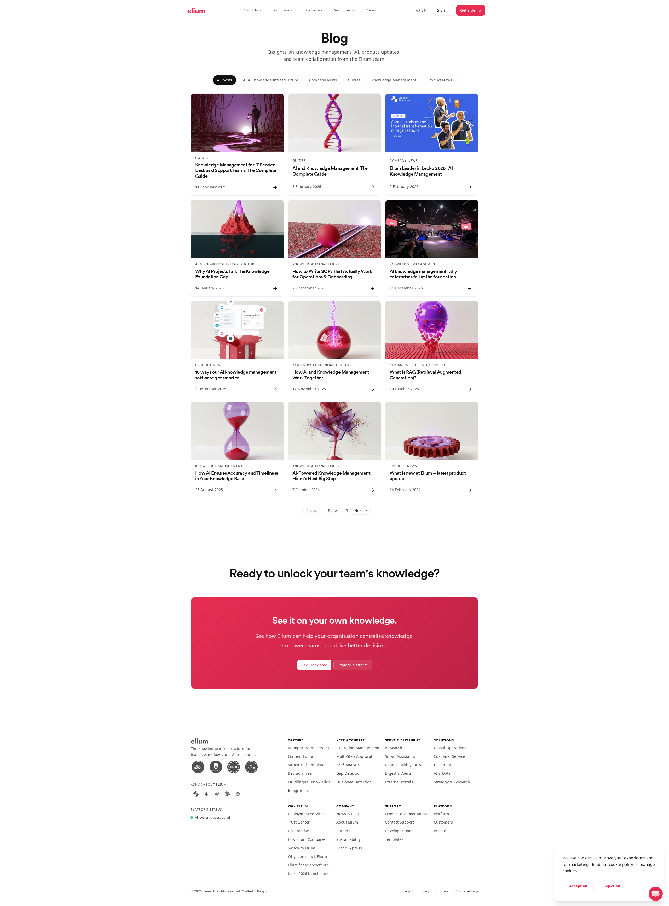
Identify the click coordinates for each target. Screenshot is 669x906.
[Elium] (196, 10)
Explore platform (352, 665)
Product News (439, 80)
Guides (354, 80)
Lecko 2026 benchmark (308, 873)
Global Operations (450, 747)
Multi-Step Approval (354, 756)
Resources (342, 10)
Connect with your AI (403, 764)
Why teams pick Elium (307, 856)
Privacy (424, 891)
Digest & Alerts (398, 773)
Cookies (442, 891)
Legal (407, 891)
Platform (441, 813)
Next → (360, 510)
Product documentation (406, 813)
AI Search (393, 747)
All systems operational (212, 817)
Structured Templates (307, 764)
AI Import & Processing (308, 747)
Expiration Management (357, 747)
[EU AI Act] (251, 767)
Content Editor (301, 756)
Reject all (611, 886)
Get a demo (470, 10)
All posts (224, 80)
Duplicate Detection (354, 781)
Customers (313, 10)
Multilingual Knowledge (309, 781)
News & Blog (347, 813)
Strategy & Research (452, 781)
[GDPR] (233, 767)
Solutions (281, 10)
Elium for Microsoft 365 (309, 864)
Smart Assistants (400, 756)
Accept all (578, 886)
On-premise (298, 830)
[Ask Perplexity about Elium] (238, 794)
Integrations (299, 790)
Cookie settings (466, 891)
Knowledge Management (393, 80)
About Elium (347, 822)
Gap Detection (349, 773)
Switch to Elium (301, 847)
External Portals (399, 781)
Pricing (371, 10)
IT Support (443, 764)
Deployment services (306, 813)
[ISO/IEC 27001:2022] (198, 767)
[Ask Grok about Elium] (217, 794)
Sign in (443, 10)
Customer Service (449, 756)
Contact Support (399, 822)
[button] (656, 894)
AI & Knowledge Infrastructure (270, 80)
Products (250, 10)
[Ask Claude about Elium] (227, 794)
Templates (394, 839)
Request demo (314, 665)
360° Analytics (348, 764)
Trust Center (299, 822)
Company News (323, 80)
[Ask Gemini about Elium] (206, 794)
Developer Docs (399, 830)
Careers (343, 830)
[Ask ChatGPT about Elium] (196, 794)
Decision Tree (300, 773)
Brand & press (349, 847)
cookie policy (621, 864)
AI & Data (442, 773)
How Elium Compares (307, 839)
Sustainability (348, 839)
